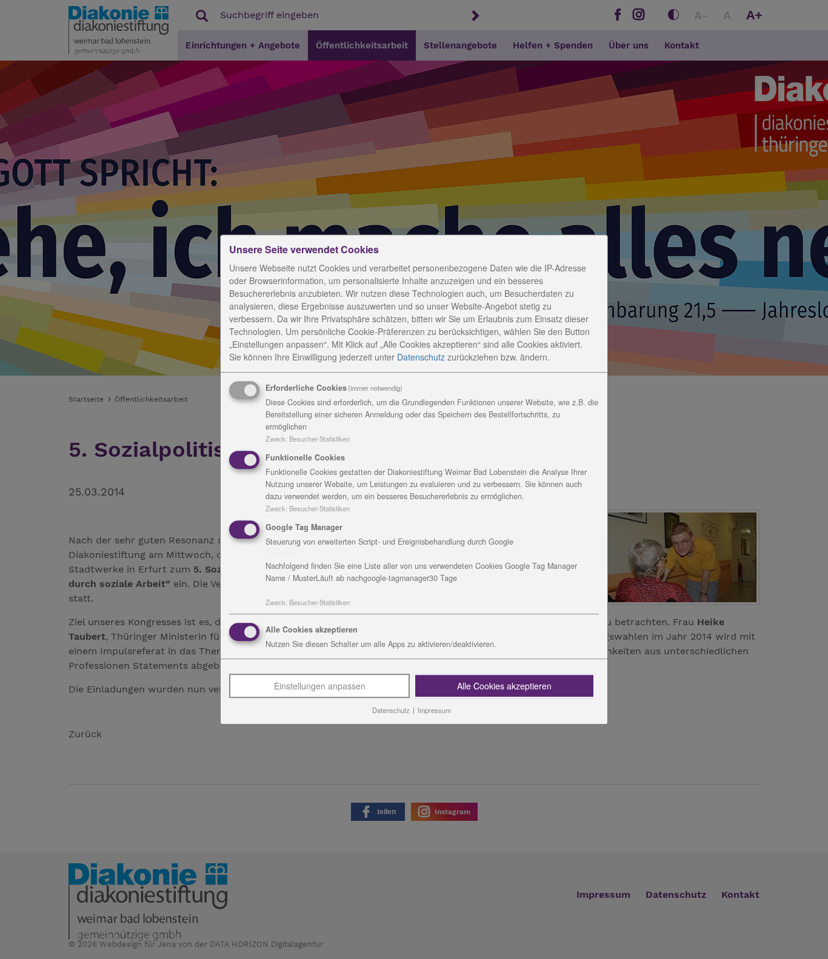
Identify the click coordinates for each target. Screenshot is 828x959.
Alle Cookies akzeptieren (504, 686)
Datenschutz (421, 357)
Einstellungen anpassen (320, 686)
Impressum (434, 710)
